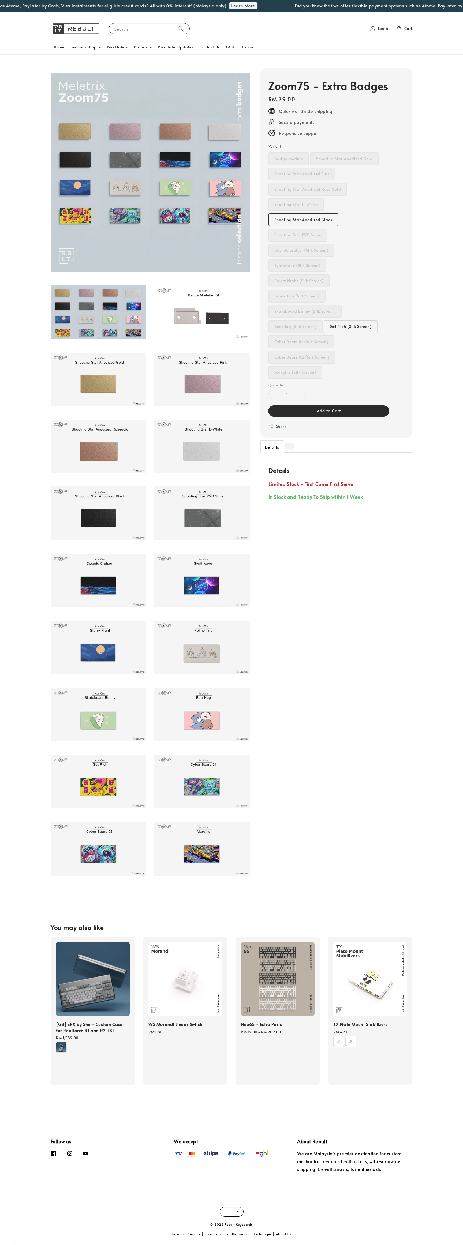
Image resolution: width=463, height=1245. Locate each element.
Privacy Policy (216, 1234)
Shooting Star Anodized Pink (302, 173)
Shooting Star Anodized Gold (344, 158)
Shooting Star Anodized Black (303, 219)
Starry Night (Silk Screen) (299, 280)
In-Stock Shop (83, 47)
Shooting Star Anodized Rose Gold (307, 189)
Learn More (226, 6)
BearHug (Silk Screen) (295, 326)
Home (59, 47)
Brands (140, 47)
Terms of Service (186, 1234)
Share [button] (281, 426)
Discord (248, 47)
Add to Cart (329, 410)
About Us (284, 1234)
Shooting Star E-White (296, 204)
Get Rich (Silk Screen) (351, 326)
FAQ (230, 47)
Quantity (275, 385)
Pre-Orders (117, 47)
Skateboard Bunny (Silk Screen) (305, 311)
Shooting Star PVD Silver (298, 234)
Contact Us (210, 47)
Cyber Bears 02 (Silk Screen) (302, 357)
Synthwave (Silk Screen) (297, 265)
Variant (274, 146)
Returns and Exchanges (252, 1234)
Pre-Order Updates (175, 47)
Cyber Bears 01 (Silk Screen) (301, 341)
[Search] (180, 28)
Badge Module (288, 158)
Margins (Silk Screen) (295, 372)
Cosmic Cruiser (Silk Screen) (301, 250)
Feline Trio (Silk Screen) (297, 296)
